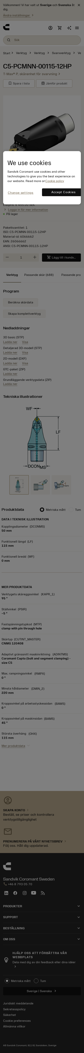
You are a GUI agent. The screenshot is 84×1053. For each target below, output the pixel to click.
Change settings (20, 193)
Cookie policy (54, 181)
